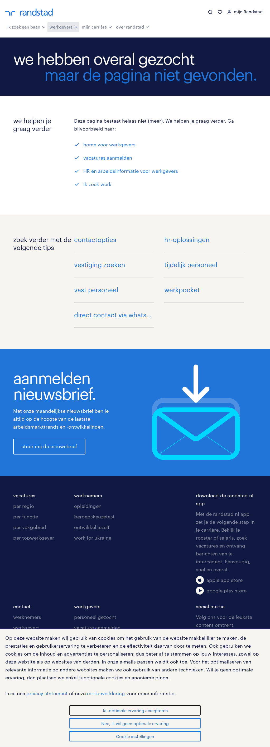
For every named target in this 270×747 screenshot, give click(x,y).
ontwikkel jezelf (91, 527)
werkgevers (61, 26)
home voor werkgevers (109, 144)
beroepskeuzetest (94, 516)
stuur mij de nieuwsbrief (49, 446)
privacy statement (47, 693)
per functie (25, 516)
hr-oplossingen (187, 239)
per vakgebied (29, 527)
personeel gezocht (95, 617)
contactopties (95, 239)
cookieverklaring (106, 693)
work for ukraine (92, 538)
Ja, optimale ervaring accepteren (135, 710)
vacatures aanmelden (107, 158)
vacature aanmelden (97, 627)
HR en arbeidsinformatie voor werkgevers (130, 171)
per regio (23, 506)
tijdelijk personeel (190, 264)
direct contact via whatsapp (114, 315)
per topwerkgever (33, 538)
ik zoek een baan (23, 26)
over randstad (130, 26)
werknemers (88, 495)
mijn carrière (94, 26)
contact (22, 606)
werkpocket (182, 290)
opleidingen (88, 506)
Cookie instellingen (135, 736)
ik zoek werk (97, 184)
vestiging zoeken (99, 264)
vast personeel (96, 290)
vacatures (24, 495)
